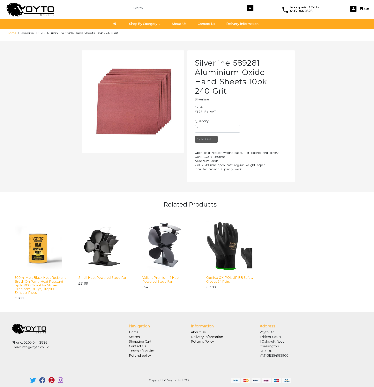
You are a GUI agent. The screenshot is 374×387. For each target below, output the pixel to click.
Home (12, 33)
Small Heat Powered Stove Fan (103, 278)
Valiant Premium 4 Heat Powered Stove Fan (161, 279)
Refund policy (140, 355)
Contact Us (137, 346)
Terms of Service (142, 351)
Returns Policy (202, 341)
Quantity (202, 121)
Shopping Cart (140, 341)
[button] (364, 8)
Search (134, 337)
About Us (198, 332)
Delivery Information (207, 337)
